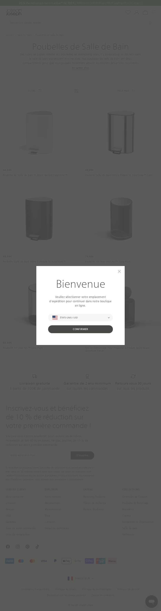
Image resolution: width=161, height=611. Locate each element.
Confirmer (80, 329)
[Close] (119, 271)
